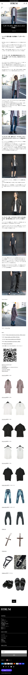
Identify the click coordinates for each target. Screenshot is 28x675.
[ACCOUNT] (24, 3)
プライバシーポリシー (5, 626)
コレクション (3, 637)
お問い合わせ (3, 622)
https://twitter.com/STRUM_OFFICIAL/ (12, 337)
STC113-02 (4, 441)
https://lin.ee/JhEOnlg (8, 343)
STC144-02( (4, 463)
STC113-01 (4, 397)
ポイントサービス (4, 621)
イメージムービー (4, 636)
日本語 (2, 660)
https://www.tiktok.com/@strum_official (12, 341)
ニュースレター (4, 642)
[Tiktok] (13, 666)
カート (2, 618)
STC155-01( (4, 419)
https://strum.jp (5, 371)
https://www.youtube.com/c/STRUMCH (13, 339)
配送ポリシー (3, 627)
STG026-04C (4, 551)
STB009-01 (4, 573)
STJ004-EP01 (4, 507)
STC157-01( (4, 375)
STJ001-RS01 (4, 485)
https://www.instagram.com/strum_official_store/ (15, 334)
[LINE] (3, 666)
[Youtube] (11, 666)
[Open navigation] (5, 3)
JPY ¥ (9, 660)
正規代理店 (3, 640)
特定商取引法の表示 (4, 623)
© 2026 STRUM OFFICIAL (6, 673)
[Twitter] (8, 666)
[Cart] (26, 3)
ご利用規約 (3, 624)
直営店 (2, 639)
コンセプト (3, 634)
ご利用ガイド (3, 620)
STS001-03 (4, 529)
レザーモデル (3, 638)
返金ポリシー (3, 628)
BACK (14, 601)
